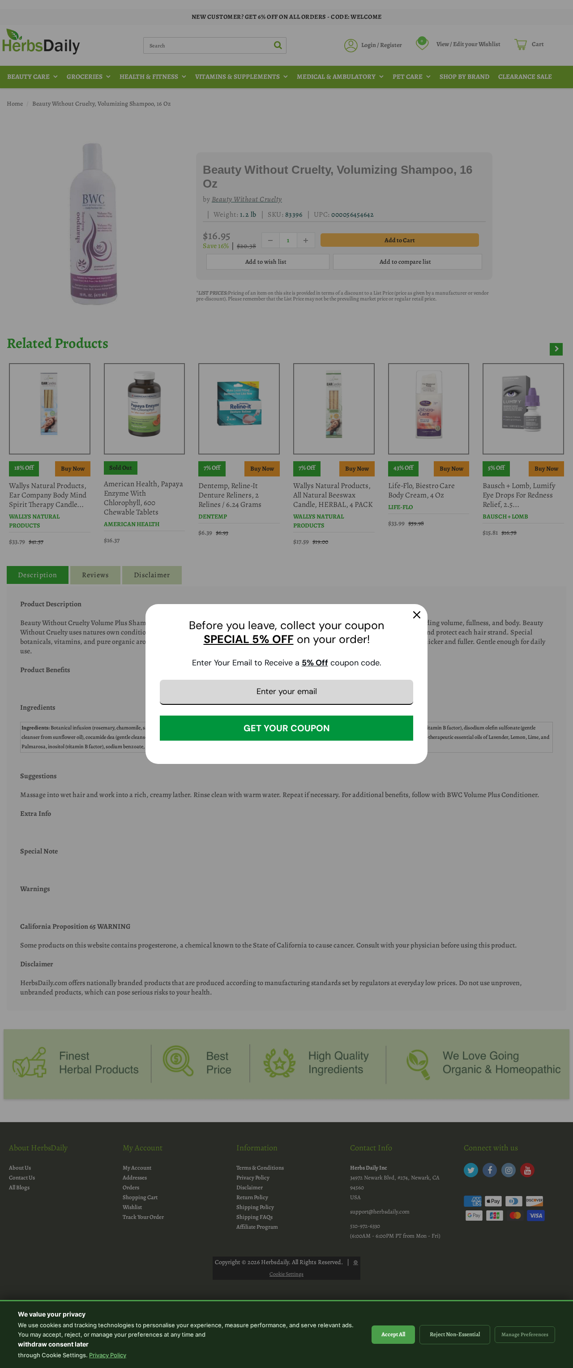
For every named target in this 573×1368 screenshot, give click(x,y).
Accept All (393, 1334)
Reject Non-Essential (455, 1334)
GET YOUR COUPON (287, 728)
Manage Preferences (524, 1334)
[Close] (417, 615)
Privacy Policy (107, 1355)
